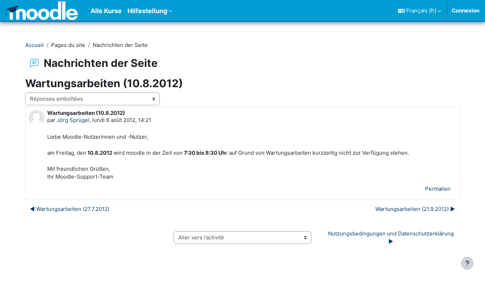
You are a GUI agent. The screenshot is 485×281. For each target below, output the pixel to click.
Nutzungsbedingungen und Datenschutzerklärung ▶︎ (391, 237)
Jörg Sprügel (73, 120)
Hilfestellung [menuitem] (147, 11)
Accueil (34, 45)
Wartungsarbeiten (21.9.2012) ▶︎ (415, 209)
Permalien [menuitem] (438, 188)
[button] (419, 10)
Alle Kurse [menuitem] (106, 11)
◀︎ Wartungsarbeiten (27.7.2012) (69, 209)
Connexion (465, 10)
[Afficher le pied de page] (467, 263)
